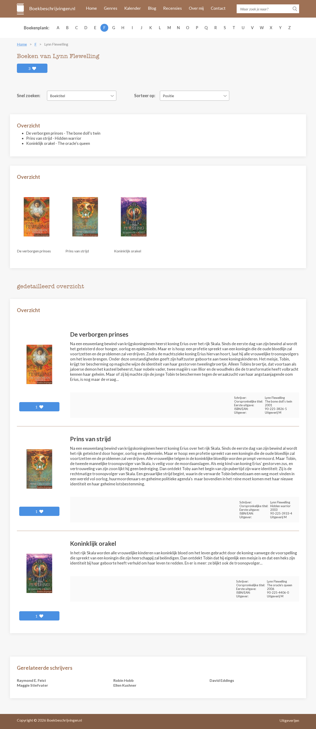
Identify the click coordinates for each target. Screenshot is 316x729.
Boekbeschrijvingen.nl (52, 8)
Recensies (172, 8)
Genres (110, 8)
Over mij (196, 8)
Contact (218, 8)
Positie (168, 95)
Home (91, 8)
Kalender (132, 8)
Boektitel (57, 95)
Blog (152, 8)
